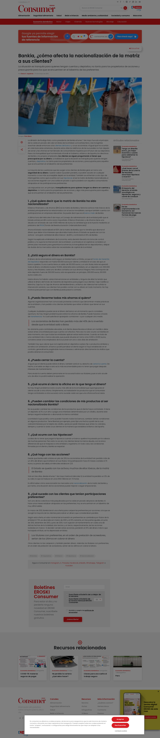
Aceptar (120, 719)
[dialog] (84, 725)
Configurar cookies (121, 731)
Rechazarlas (120, 725)
